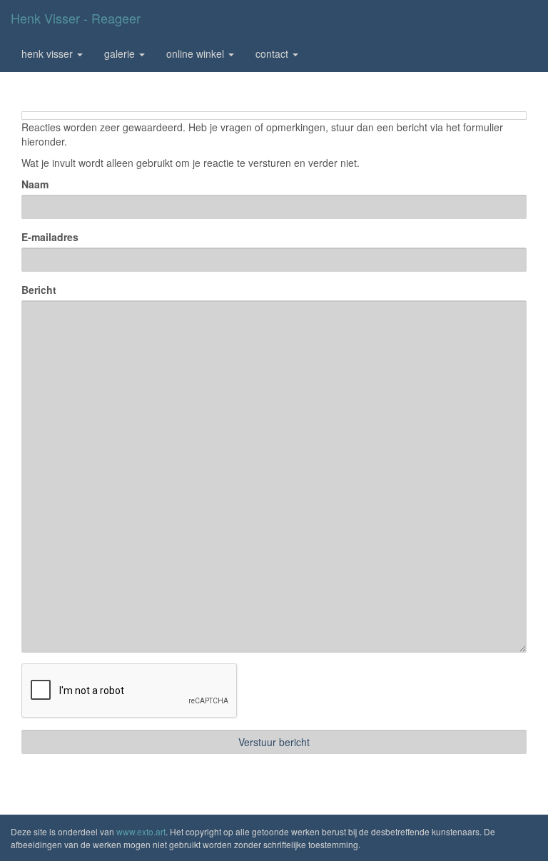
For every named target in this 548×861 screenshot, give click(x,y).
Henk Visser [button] (48, 53)
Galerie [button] (121, 53)
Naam (35, 184)
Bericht (38, 289)
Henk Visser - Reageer (76, 18)
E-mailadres (49, 237)
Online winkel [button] (196, 53)
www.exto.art (141, 831)
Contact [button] (273, 53)
